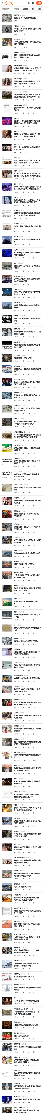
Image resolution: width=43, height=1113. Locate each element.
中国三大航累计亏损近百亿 (24, 564)
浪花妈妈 (16, 871)
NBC (15, 625)
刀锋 (15, 197)
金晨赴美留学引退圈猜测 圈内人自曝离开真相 (27, 501)
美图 (39, 9)
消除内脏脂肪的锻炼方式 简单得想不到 (27, 756)
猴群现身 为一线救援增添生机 (25, 18)
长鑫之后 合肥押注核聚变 (23, 887)
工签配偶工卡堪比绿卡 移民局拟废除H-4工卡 (27, 370)
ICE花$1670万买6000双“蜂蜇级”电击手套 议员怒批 (27, 475)
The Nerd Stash (18, 572)
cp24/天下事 (17, 908)
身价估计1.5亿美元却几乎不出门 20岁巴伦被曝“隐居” (27, 383)
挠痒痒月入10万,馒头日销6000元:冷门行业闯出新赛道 (27, 690)
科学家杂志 (17, 511)
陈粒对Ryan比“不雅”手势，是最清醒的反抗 (27, 109)
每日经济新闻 (17, 934)
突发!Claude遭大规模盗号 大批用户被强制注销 (27, 782)
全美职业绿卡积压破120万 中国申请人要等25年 (27, 528)
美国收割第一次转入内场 (23, 358)
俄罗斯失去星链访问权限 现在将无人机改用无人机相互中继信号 (27, 899)
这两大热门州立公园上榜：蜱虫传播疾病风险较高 (27, 666)
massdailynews (18, 675)
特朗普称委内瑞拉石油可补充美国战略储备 (27, 306)
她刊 (15, 998)
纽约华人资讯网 (18, 1108)
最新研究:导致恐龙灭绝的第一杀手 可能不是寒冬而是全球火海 (27, 809)
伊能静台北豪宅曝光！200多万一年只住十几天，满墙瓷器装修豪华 (27, 135)
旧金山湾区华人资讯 (19, 858)
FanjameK (17, 276)
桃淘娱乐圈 (17, 948)
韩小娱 (15, 765)
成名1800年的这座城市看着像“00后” (27, 553)
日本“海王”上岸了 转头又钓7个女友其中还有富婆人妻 (27, 280)
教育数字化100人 (18, 974)
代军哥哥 (16, 250)
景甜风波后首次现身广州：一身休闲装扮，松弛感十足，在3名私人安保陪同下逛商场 (27, 162)
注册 (39, 3)
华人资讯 (16, 419)
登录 (33, 3)
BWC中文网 (17, 355)
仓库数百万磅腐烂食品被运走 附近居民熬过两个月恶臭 (27, 589)
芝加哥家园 (17, 406)
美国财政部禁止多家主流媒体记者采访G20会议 (27, 346)
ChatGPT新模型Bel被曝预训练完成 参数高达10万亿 (27, 1074)
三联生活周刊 (17, 445)
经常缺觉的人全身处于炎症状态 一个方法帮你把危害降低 (27, 653)
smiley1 (16, 210)
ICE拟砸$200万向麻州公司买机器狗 (27, 678)
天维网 (15, 289)
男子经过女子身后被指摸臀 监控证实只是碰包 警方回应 (27, 835)
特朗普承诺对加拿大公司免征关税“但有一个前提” (27, 912)
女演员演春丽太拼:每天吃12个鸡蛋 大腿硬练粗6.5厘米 (26, 951)
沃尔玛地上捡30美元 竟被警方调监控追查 (27, 1048)
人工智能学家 (17, 895)
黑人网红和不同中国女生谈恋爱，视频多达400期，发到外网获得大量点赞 (27, 175)
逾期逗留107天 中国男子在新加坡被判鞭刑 (27, 267)
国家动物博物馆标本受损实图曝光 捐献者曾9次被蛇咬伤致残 (27, 743)
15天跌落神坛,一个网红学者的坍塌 (26, 1001)
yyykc (15, 118)
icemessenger (18, 65)
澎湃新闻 (16, 223)
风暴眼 (15, 599)
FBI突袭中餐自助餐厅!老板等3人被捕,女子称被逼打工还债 (26, 1013)
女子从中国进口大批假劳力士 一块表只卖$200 (27, 541)
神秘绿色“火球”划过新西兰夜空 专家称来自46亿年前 (27, 293)
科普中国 (16, 985)
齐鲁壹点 (16, 739)
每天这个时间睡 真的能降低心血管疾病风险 (27, 988)
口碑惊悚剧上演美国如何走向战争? (26, 1025)
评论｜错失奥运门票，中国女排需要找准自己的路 (27, 148)
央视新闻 (16, 726)
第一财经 (16, 392)
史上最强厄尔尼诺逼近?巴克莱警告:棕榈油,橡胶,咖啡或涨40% (27, 795)
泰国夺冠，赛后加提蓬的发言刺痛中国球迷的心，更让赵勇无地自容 (27, 122)
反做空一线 (17, 1097)
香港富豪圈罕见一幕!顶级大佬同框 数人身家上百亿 (27, 716)
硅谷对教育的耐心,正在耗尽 (24, 977)
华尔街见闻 (17, 792)
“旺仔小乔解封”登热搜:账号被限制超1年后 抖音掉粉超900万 (27, 1087)
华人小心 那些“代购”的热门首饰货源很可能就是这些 (27, 409)
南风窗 (15, 550)
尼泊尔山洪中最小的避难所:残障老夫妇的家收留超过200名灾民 (27, 703)
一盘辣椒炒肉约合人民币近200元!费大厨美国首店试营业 (27, 938)
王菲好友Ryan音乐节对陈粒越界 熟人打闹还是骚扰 (27, 253)
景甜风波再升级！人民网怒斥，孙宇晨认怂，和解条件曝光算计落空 (27, 201)
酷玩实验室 (17, 884)
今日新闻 (25, 9)
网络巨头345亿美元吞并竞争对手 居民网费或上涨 (27, 462)
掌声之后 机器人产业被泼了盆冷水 (26, 641)
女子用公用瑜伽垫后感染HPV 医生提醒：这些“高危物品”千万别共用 (27, 436)
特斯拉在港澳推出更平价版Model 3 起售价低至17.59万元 (27, 56)
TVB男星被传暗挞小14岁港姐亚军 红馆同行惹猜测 (27, 43)
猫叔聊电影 (17, 1022)
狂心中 (15, 158)
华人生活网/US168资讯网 (21, 1009)
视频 (33, 9)
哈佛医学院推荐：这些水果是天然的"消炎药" (26, 515)
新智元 (15, 779)
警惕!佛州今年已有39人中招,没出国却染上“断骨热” (27, 925)
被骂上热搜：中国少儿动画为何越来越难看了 (27, 449)
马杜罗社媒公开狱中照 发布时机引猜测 (27, 227)
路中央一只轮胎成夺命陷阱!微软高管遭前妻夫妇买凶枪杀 (27, 861)
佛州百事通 (17, 921)
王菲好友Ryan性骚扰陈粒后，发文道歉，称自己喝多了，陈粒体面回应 (27, 188)
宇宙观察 (16, 26)
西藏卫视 (16, 15)
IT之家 (15, 805)
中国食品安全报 (18, 485)
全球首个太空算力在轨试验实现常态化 (27, 240)
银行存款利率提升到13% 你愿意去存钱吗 (27, 319)
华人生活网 (17, 379)
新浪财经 (16, 713)
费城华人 (16, 612)
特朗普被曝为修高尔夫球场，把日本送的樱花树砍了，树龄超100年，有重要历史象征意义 (27, 96)
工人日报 (16, 686)
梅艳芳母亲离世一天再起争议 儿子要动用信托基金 (27, 333)
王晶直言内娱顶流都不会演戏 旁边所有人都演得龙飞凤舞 (27, 769)
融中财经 (16, 638)
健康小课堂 (17, 752)
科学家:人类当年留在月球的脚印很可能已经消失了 (27, 30)
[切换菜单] (2, 3)
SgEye (15, 263)
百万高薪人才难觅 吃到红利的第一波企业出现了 (27, 396)
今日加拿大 (17, 498)
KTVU (15, 471)
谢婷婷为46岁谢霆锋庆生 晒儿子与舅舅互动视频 (27, 848)
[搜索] (29, 3)
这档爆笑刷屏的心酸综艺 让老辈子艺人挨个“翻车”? (27, 822)
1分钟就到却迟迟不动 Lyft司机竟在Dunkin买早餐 (27, 576)
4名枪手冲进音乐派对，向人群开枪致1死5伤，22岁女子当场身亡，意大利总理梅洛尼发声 (27, 70)
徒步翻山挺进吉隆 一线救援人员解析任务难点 (27, 729)
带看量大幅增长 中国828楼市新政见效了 (27, 602)
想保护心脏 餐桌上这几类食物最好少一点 (27, 629)
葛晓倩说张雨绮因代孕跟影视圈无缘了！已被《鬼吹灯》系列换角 (27, 214)
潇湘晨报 (16, 831)
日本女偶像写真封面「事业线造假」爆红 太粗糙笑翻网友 (27, 1061)
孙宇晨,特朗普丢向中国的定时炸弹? (27, 1099)
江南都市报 (17, 1083)
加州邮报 (16, 458)
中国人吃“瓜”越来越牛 (22, 1036)
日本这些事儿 (17, 1057)
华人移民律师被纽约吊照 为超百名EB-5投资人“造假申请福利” (26, 422)
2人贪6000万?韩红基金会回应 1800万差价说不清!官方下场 (27, 964)
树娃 (15, 844)
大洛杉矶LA (17, 366)
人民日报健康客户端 (19, 432)
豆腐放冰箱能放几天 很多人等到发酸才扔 (27, 488)
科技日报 (16, 237)
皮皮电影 (16, 961)
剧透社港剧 (17, 39)
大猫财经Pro (17, 316)
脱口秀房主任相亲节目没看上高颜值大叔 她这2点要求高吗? (27, 874)
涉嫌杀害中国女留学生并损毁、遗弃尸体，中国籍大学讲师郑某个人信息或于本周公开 (27, 83)
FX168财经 (17, 303)
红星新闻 (16, 52)
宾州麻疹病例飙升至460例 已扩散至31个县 (27, 615)
